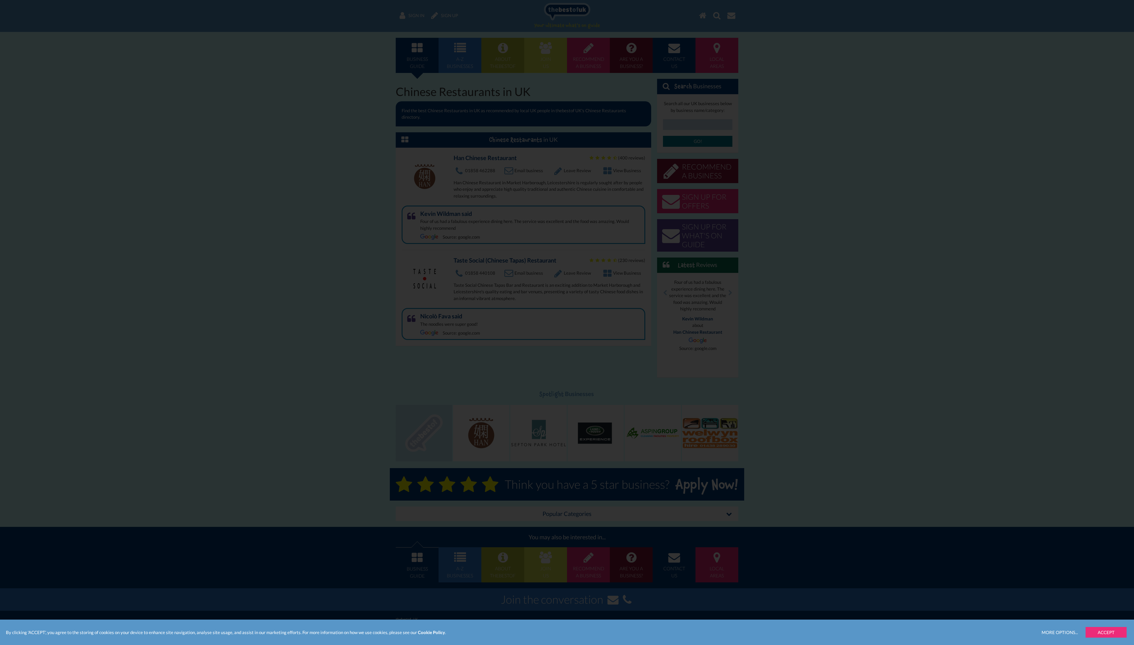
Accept (1106, 632)
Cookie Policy (431, 632)
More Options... (1060, 632)
